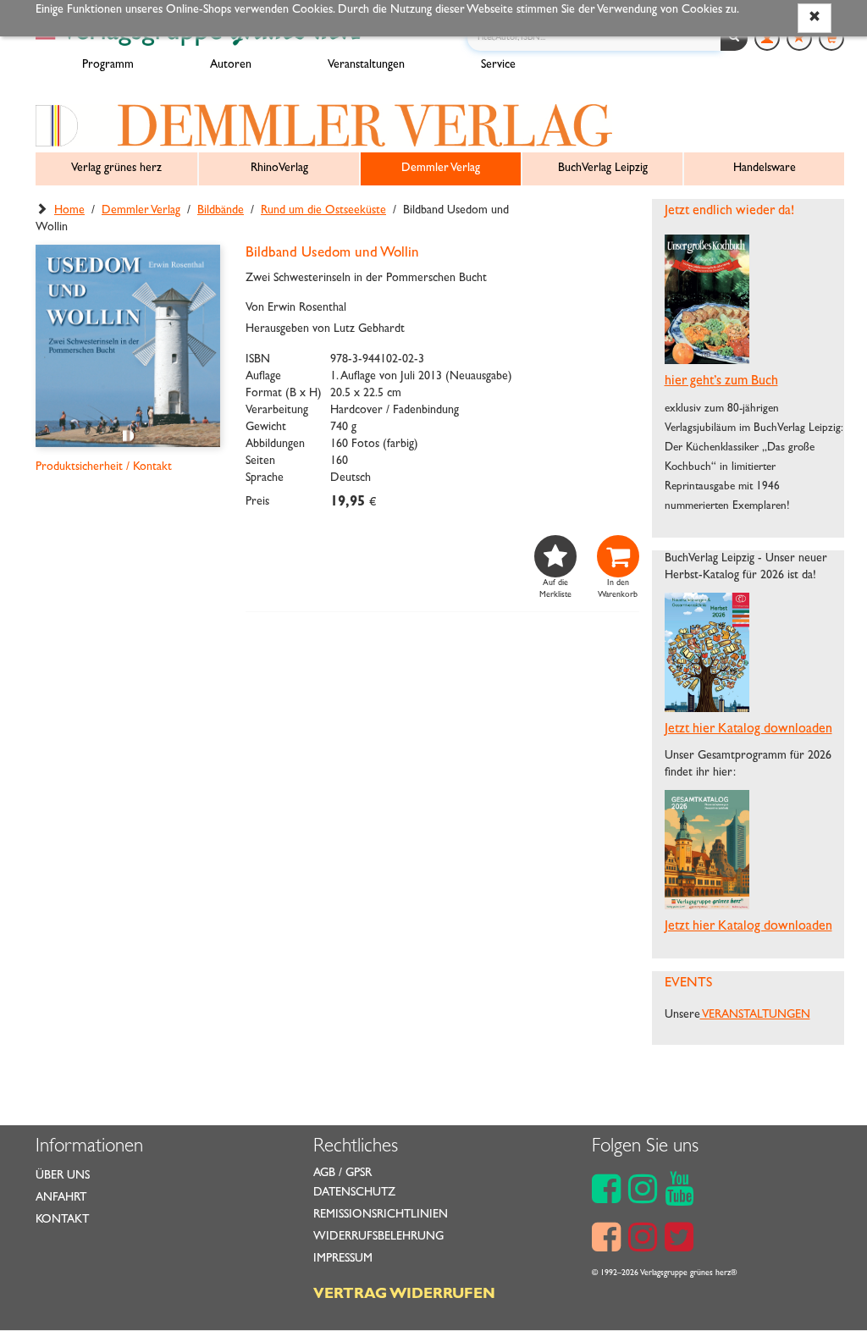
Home (69, 211)
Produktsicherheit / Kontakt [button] (104, 467)
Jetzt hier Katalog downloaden (748, 730)
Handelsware (764, 168)
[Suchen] (734, 38)
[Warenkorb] (831, 38)
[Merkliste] (799, 38)
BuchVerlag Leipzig (603, 168)
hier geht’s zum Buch (721, 382)
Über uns (63, 1176)
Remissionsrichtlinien (380, 1215)
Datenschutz (354, 1193)
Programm (108, 65)
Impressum (343, 1259)
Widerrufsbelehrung (378, 1237)
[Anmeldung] (767, 38)
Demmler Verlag (440, 168)
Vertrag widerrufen (404, 1295)
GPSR (358, 1173)
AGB (324, 1173)
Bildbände (220, 211)
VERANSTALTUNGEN (755, 1015)
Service (498, 65)
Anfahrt (61, 1198)
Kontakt (62, 1220)
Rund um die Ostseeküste (323, 211)
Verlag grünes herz (116, 168)
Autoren (230, 65)
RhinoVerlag (279, 168)
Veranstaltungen (366, 65)
